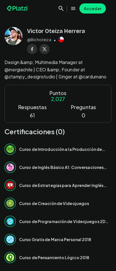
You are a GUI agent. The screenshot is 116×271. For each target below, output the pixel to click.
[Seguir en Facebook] (32, 49)
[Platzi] (18, 8)
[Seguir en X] (44, 49)
